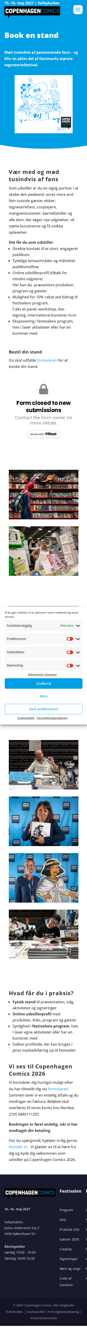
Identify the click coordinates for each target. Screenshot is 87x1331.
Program (66, 1210)
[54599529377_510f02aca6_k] (43, 788)
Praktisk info (69, 1229)
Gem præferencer (43, 709)
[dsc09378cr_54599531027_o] (43, 957)
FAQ (63, 1220)
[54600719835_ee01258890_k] (43, 901)
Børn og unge (70, 1268)
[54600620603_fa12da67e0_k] (43, 844)
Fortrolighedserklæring (52, 718)
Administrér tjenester (42, 675)
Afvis (44, 696)
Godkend (43, 683)
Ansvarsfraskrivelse (43, 1318)
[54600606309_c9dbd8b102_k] (43, 517)
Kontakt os (19, 1146)
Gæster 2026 (69, 1239)
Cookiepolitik (26, 718)
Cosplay (66, 1249)
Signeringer (69, 1259)
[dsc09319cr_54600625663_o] (43, 574)
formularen (47, 360)
